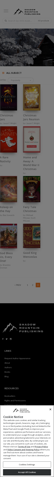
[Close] (50, 409)
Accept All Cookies (27, 472)
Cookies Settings (27, 464)
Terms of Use (24, 446)
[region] (27, 441)
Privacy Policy (41, 446)
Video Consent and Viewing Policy (23, 449)
